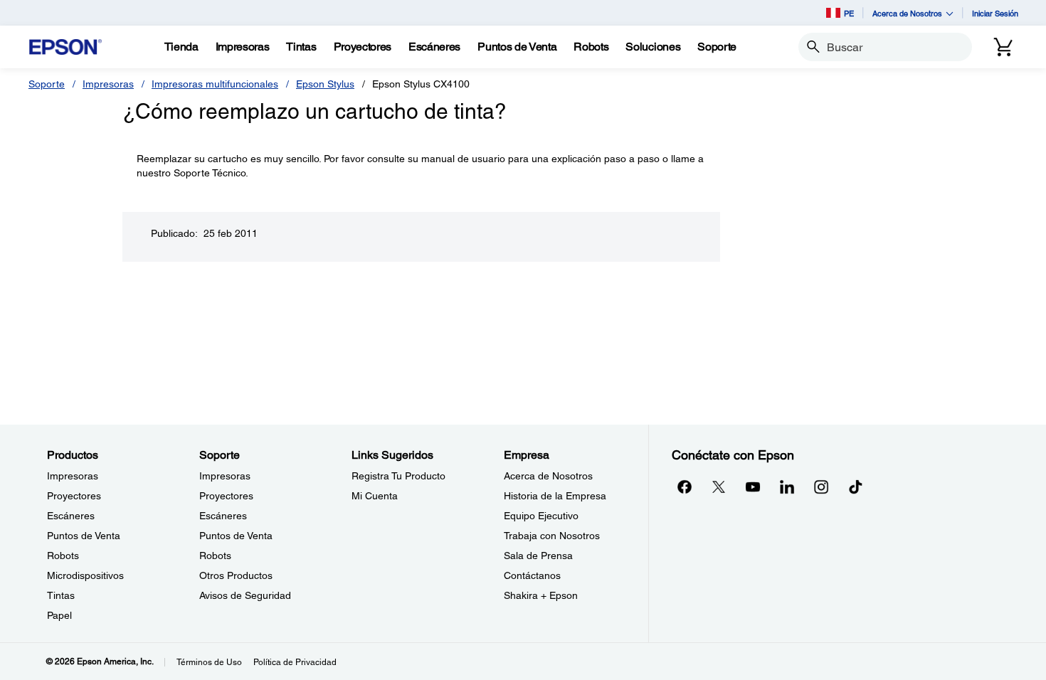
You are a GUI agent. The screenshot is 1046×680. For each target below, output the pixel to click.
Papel (59, 615)
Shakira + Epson (541, 595)
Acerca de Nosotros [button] (907, 13)
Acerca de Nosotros (548, 476)
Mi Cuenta (375, 495)
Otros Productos (236, 575)
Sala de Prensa (538, 555)
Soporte (46, 84)
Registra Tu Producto (398, 476)
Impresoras (108, 84)
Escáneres (71, 515)
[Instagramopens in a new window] (821, 486)
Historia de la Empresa (555, 495)
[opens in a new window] (855, 486)
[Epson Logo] (65, 47)
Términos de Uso (209, 662)
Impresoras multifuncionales (215, 84)
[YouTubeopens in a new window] (753, 486)
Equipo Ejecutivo (541, 515)
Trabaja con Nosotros (552, 535)
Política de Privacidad (295, 662)
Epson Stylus (325, 84)
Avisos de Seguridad (245, 595)
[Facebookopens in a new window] (684, 486)
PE (849, 13)
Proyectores (74, 495)
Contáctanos (532, 575)
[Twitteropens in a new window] (718, 486)
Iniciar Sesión (995, 13)
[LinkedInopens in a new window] (787, 486)
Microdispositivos (85, 575)
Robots (63, 555)
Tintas (61, 595)
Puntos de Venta (83, 535)
